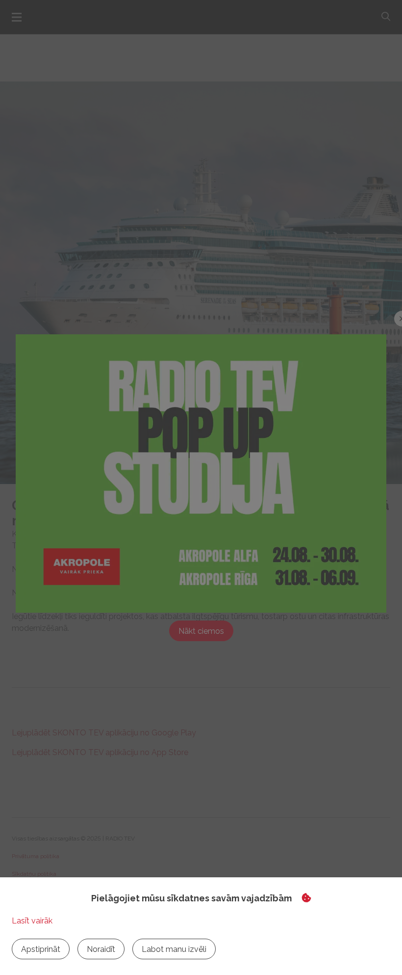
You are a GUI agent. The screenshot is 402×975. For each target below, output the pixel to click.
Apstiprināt (40, 949)
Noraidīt (101, 949)
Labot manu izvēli (174, 949)
